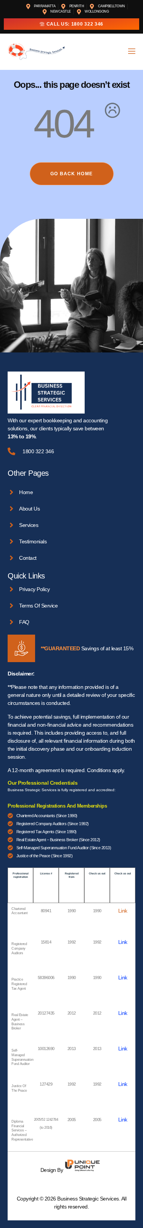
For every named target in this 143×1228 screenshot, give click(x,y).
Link (122, 911)
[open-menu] (131, 52)
